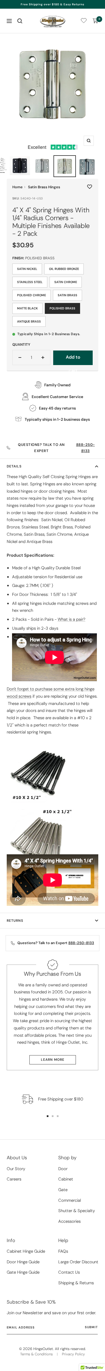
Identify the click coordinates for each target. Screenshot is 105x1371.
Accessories (69, 1221)
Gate (62, 1190)
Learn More (52, 1059)
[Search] (19, 20)
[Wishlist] (83, 21)
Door (62, 1169)
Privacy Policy (73, 1354)
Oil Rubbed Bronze (64, 269)
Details (14, 466)
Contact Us (69, 1272)
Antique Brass (29, 321)
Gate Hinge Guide (23, 1272)
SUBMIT (91, 1327)
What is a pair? (71, 619)
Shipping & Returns (76, 1283)
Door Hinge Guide (23, 1262)
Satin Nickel (27, 269)
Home (17, 187)
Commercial (69, 1200)
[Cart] (95, 20)
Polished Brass (62, 308)
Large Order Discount (78, 1262)
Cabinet (65, 1179)
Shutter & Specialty (76, 1211)
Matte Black (27, 308)
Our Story (16, 1169)
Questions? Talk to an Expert (56, 447)
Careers (14, 1179)
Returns (15, 920)
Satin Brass (67, 295)
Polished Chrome (31, 295)
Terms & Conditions (36, 1354)
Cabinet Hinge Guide (26, 1251)
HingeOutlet (43, 1348)
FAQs (63, 1251)
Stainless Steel (30, 282)
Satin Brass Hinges (44, 187)
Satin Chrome (65, 282)
